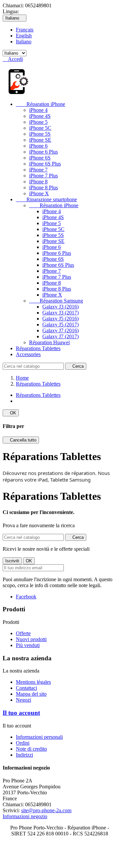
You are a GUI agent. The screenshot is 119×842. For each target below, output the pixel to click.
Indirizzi (24, 755)
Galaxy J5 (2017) (60, 324)
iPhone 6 (38, 146)
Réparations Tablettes (38, 348)
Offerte (23, 633)
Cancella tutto (20, 440)
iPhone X (39, 193)
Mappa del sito (31, 694)
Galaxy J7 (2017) (60, 336)
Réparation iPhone (40, 104)
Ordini (22, 743)
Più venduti (28, 645)
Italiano (23, 41)
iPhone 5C (40, 128)
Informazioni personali (39, 737)
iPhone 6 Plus (43, 152)
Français (24, 29)
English (24, 35)
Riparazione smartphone (46, 199)
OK (10, 412)
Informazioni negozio (25, 816)
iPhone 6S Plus (45, 163)
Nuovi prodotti (31, 639)
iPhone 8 (38, 181)
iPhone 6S (40, 158)
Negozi (23, 700)
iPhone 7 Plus (43, 175)
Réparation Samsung (56, 301)
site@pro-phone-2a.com (46, 810)
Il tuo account (21, 712)
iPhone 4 (38, 110)
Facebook (26, 596)
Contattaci (26, 688)
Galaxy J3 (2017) (60, 312)
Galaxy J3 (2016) (60, 306)
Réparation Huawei (49, 342)
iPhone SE (40, 140)
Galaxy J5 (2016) (60, 318)
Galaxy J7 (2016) (60, 330)
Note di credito (31, 749)
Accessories (28, 354)
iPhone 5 (38, 122)
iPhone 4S (40, 116)
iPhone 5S (40, 134)
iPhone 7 (38, 169)
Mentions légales (33, 682)
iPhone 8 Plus (43, 187)
